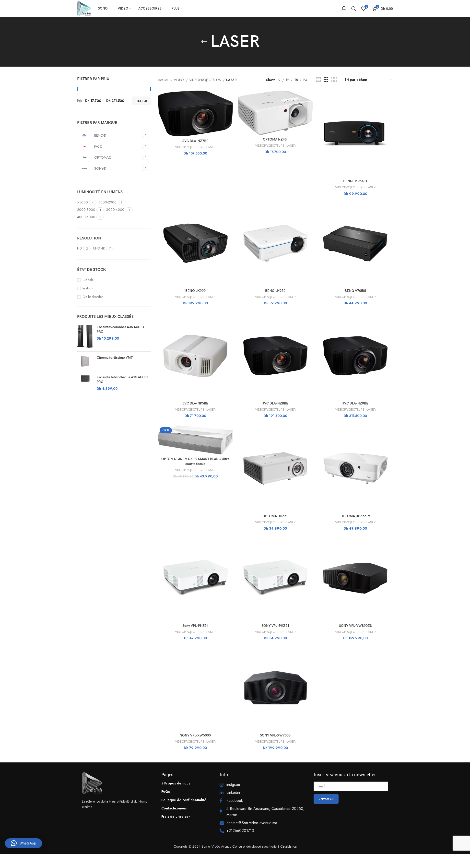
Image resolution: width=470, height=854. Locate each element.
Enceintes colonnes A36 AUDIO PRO (120, 329)
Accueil (163, 79)
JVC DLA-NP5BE (195, 403)
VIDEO (179, 79)
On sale (88, 280)
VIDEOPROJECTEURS (205, 79)
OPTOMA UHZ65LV (355, 516)
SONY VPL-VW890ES (355, 626)
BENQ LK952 (275, 291)
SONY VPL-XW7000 (275, 735)
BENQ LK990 (195, 291)
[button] (23, 843)
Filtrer (141, 101)
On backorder (92, 297)
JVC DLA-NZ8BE (275, 403)
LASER (211, 147)
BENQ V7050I (355, 291)
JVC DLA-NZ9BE (355, 403)
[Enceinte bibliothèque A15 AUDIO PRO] (85, 383)
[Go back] (204, 42)
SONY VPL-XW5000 (195, 735)
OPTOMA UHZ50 (275, 516)
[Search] (354, 8)
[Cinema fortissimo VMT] (85, 361)
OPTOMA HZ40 (275, 139)
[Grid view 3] (326, 80)
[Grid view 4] (334, 80)
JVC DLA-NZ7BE (195, 141)
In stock (87, 288)
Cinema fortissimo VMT (115, 358)
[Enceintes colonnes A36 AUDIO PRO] (85, 336)
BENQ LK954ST (355, 181)
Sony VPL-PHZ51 (195, 626)
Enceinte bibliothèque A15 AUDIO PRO (122, 379)
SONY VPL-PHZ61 (275, 626)
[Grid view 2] (318, 80)
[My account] (344, 8)
